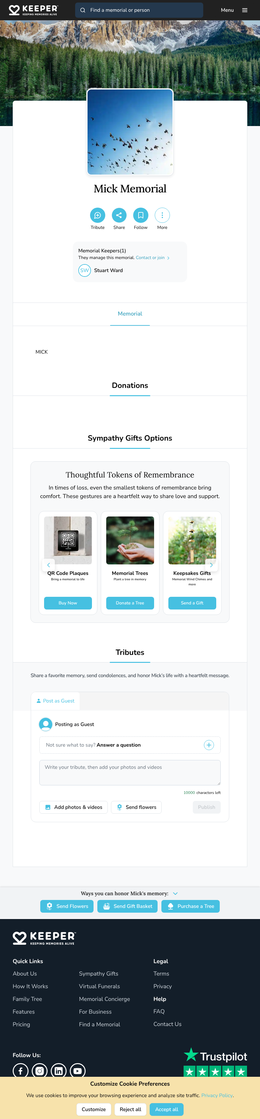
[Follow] (140, 215)
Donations (130, 385)
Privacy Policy (217, 1095)
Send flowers (141, 807)
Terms (161, 974)
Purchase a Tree (196, 906)
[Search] (82, 10)
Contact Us (167, 1024)
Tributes (130, 652)
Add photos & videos (78, 807)
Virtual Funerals (99, 986)
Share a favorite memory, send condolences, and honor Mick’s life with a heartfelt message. (130, 676)
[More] (162, 215)
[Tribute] (97, 215)
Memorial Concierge (104, 999)
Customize (94, 1109)
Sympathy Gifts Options (130, 438)
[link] (68, 563)
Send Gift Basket (133, 906)
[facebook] (21, 1071)
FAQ (159, 1012)
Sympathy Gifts (98, 974)
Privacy (162, 986)
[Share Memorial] (119, 215)
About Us (25, 974)
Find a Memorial (99, 1025)
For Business (95, 1012)
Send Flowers (72, 906)
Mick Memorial (130, 188)
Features (24, 1012)
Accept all (166, 1109)
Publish (206, 807)
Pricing (21, 1025)
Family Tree (27, 999)
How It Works (30, 986)
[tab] (55, 701)
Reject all (130, 1109)
